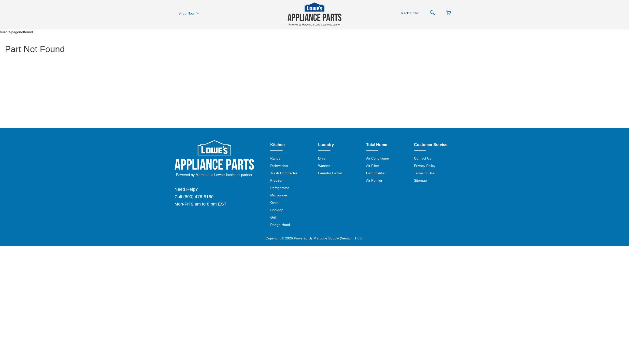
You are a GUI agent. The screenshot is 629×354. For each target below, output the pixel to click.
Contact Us (422, 158)
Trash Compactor (283, 173)
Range (275, 158)
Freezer (276, 180)
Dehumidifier (376, 173)
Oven (274, 203)
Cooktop (276, 210)
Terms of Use (424, 173)
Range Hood (280, 225)
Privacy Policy (424, 166)
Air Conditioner (377, 158)
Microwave (278, 195)
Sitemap (420, 180)
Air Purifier (374, 180)
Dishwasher (279, 166)
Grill (273, 217)
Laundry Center (330, 173)
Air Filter (372, 166)
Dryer (322, 158)
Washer (324, 166)
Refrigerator (279, 188)
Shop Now (186, 13)
